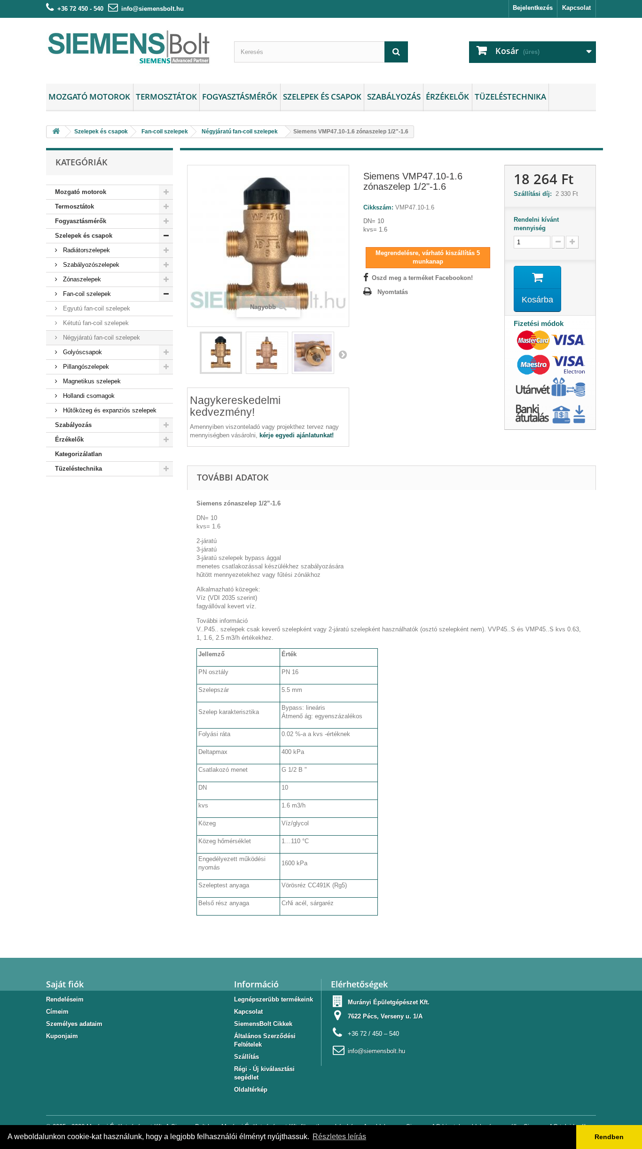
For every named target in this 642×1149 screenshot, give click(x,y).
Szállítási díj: (535, 193)
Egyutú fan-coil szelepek (95, 308)
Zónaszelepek (81, 279)
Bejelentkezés (533, 7)
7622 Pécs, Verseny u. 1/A (385, 1016)
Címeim (57, 1011)
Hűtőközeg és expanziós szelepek (109, 410)
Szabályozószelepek (90, 264)
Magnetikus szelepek (91, 381)
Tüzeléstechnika (510, 96)
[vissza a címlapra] (56, 132)
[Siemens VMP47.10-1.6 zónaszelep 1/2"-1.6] (221, 352)
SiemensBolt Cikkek (263, 1023)
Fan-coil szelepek (86, 293)
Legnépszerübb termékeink (273, 999)
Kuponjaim (62, 1036)
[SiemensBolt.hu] (133, 48)
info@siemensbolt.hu (152, 8)
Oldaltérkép (250, 1089)
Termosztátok (166, 96)
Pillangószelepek (85, 366)
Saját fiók (65, 984)
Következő (342, 354)
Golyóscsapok (81, 352)
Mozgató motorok (89, 96)
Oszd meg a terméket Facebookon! (422, 277)
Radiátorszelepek (85, 250)
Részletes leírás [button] (339, 1137)
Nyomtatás (392, 291)
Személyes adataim (74, 1023)
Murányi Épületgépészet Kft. (389, 1002)
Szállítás (246, 1056)
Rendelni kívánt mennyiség (536, 224)
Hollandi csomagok (88, 395)
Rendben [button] (609, 1137)
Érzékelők (447, 96)
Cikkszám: (378, 207)
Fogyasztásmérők (239, 96)
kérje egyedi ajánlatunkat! (296, 435)
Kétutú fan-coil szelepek (95, 322)
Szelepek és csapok (322, 96)
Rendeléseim (65, 999)
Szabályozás (394, 96)
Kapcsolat (576, 7)
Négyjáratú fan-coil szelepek (100, 337)
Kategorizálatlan (78, 454)
